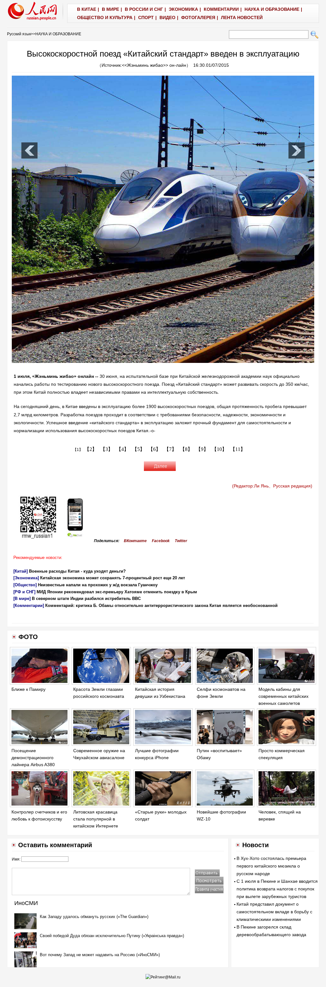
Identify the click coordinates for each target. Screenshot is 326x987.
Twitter (181, 541)
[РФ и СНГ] (24, 591)
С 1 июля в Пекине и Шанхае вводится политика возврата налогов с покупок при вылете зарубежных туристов (277, 889)
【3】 (106, 449)
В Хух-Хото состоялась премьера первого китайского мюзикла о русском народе (271, 866)
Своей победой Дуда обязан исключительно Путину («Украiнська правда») (112, 935)
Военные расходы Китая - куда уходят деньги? (77, 571)
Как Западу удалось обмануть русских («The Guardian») (94, 916)
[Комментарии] (28, 605)
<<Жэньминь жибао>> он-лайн (154, 65)
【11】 (237, 449)
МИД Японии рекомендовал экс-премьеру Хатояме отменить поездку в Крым (117, 591)
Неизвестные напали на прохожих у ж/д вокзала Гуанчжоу (98, 584)
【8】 (186, 449)
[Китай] (20, 571)
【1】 (78, 449)
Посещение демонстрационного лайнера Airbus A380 (33, 757)
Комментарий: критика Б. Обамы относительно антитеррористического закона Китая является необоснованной (161, 605)
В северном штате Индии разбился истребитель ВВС (86, 598)
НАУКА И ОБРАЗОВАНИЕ (58, 34)
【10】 (219, 449)
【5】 (138, 449)
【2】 (90, 449)
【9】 (202, 449)
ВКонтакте (135, 541)
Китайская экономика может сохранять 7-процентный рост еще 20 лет (112, 577)
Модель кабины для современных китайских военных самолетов (283, 696)
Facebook (161, 541)
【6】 (154, 449)
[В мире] (22, 598)
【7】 (170, 449)
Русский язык (19, 34)
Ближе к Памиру (28, 689)
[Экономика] (26, 577)
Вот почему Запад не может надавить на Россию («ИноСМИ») (100, 954)
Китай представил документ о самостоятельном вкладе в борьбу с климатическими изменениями (274, 912)
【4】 (122, 449)
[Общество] (25, 584)
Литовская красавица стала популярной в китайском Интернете (95, 818)
